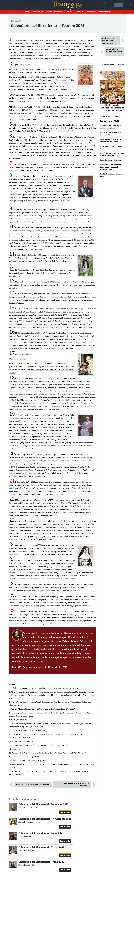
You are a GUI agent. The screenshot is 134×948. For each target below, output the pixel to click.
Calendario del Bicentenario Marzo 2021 (41, 847)
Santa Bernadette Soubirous (110, 160)
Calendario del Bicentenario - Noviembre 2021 (44, 818)
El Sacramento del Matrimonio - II (112, 147)
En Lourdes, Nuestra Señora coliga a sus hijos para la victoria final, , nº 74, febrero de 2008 (40, 261)
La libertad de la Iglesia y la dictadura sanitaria (33, 784)
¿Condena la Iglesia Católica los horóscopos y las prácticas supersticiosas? (112, 167)
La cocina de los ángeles (109, 117)
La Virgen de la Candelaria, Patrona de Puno (30, 69)
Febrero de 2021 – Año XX (109, 121)
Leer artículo (65, 812)
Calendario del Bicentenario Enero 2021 (40, 833)
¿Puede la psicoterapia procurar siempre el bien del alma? (112, 154)
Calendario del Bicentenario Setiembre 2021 (43, 804)
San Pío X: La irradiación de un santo (111, 175)
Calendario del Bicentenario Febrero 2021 (110, 133)
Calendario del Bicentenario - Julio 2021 (41, 861)
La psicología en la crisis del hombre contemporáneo (76, 784)
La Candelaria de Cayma (58, 69)
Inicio (26, 11)
